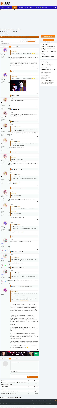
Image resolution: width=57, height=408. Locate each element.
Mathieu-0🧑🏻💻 (4, 116)
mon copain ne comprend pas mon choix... (9, 391)
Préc (3, 46)
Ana (1, 102)
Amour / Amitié (44, 73)
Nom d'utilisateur (13, 371)
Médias (30, 7)
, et (18, 188)
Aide (40, 400)
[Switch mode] (1, 400)
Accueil (2, 7)
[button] (5, 7)
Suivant (17, 46)
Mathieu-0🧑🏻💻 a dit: (15, 126)
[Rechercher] (56, 7)
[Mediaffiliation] (48, 42)
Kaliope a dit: (13, 51)
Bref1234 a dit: (13, 291)
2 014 (9, 57)
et (15, 109)
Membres (16, 9)
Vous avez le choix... (5, 388)
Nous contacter (35, 400)
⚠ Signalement (52, 400)
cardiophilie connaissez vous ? (48, 56)
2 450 (9, 121)
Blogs (36, 7)
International (43, 85)
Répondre (37, 69)
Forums (15, 7)
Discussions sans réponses (7, 9)
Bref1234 (3, 52)
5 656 (8, 108)
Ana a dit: (13, 157)
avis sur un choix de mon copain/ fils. (8, 393)
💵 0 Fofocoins (43, 7)
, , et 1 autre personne (22, 286)
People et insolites (44, 67)
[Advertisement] (28, 19)
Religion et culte (44, 78)
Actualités (9, 7)
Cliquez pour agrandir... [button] (24, 300)
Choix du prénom (4, 386)
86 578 (8, 249)
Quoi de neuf (21, 7)
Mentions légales (45, 400)
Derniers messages (44, 61)
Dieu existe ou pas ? (45, 75)
